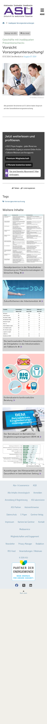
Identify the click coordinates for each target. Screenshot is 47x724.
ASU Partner (16, 507)
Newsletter (10, 544)
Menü (42, 14)
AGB (35, 485)
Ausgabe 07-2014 (30, 57)
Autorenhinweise (32, 507)
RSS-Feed (11, 551)
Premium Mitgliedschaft (17, 158)
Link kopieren (29, 188)
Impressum (9, 522)
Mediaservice (24, 529)
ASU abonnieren (38, 500)
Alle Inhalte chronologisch (19, 492)
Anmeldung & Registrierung (16, 500)
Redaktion (40, 544)
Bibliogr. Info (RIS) (11, 33)
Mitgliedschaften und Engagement (25, 536)
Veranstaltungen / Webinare (30, 551)
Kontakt (41, 522)
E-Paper (24, 514)
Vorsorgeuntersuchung (15, 201)
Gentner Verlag (37, 514)
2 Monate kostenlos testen (18, 165)
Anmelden (37, 492)
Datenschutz (12, 514)
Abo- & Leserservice (21, 485)
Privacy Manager (25, 544)
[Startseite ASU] (18, 10)
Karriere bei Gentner (26, 522)
